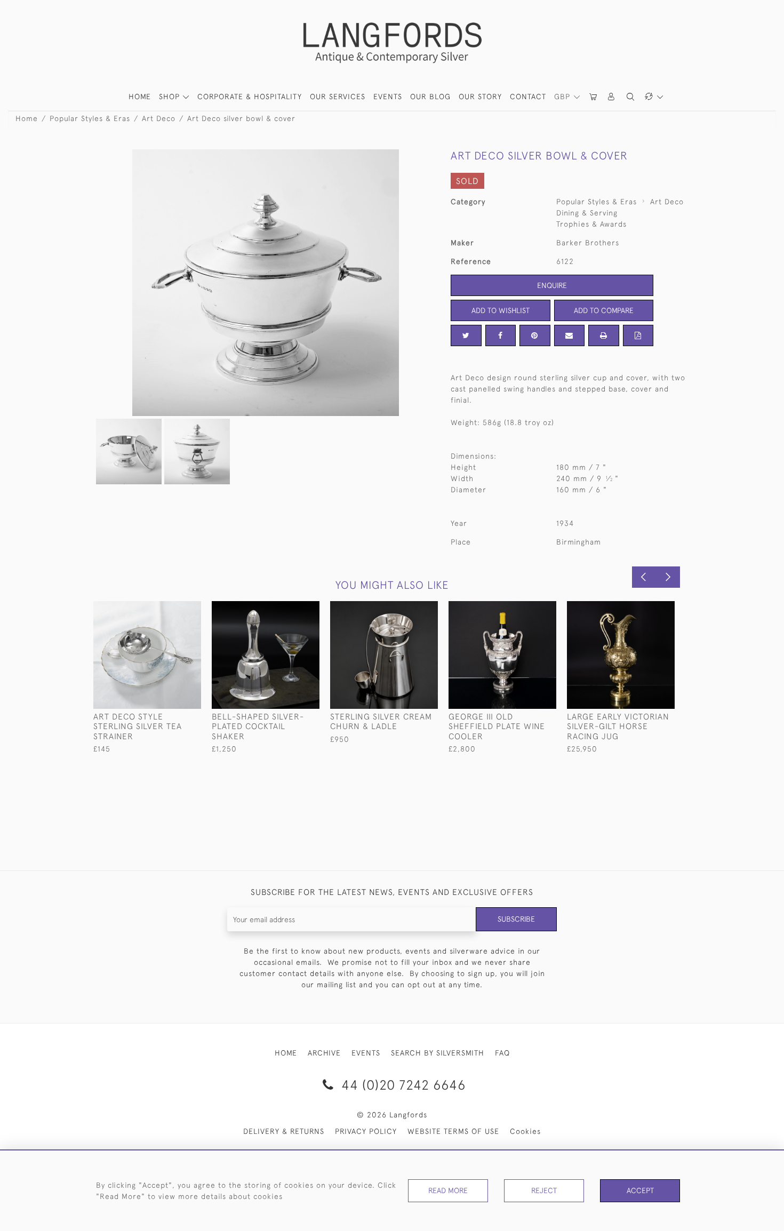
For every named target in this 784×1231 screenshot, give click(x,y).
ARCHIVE (324, 1053)
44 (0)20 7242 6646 (402, 1084)
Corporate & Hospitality (249, 96)
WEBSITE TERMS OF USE (453, 1131)
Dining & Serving (587, 213)
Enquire (552, 285)
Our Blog (430, 96)
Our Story (480, 96)
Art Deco (158, 118)
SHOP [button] (170, 96)
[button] (611, 96)
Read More (448, 1190)
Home (26, 118)
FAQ (502, 1053)
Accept (640, 1190)
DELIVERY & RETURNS (283, 1131)
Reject (544, 1190)
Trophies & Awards (591, 224)
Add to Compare (604, 310)
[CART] (593, 96)
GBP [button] (563, 96)
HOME (140, 96)
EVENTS (365, 1053)
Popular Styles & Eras (90, 118)
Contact (528, 96)
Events (387, 96)
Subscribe (516, 919)
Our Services (337, 96)
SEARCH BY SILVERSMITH (437, 1053)
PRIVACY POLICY (366, 1131)
